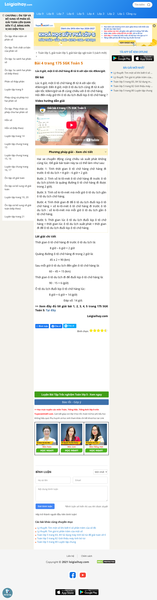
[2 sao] (95, 330)
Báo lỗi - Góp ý (71, 402)
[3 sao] (98, 330)
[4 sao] (102, 330)
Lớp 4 (90, 14)
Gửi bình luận (45, 506)
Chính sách (86, 556)
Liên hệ (70, 556)
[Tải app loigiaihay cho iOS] (143, 58)
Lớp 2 (111, 14)
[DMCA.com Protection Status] (106, 563)
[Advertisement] (79, 364)
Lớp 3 (100, 14)
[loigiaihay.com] (18, 5)
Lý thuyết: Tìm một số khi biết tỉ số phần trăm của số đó (66, 527)
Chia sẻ (57, 326)
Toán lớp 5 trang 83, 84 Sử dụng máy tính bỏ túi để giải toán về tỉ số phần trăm (71, 534)
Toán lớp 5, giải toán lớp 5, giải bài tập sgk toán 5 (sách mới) (72, 53)
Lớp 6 (70, 14)
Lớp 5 (80, 14)
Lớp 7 (60, 14)
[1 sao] (91, 330)
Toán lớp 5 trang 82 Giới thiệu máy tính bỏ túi (61, 538)
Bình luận (43, 326)
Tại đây (51, 310)
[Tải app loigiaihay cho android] (121, 58)
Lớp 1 (121, 14)
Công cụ (131, 14)
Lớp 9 (40, 14)
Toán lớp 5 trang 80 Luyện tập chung (56, 541)
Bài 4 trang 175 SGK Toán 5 (58, 63)
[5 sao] (106, 330)
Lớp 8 (50, 14)
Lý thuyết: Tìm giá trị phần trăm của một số (60, 531)
